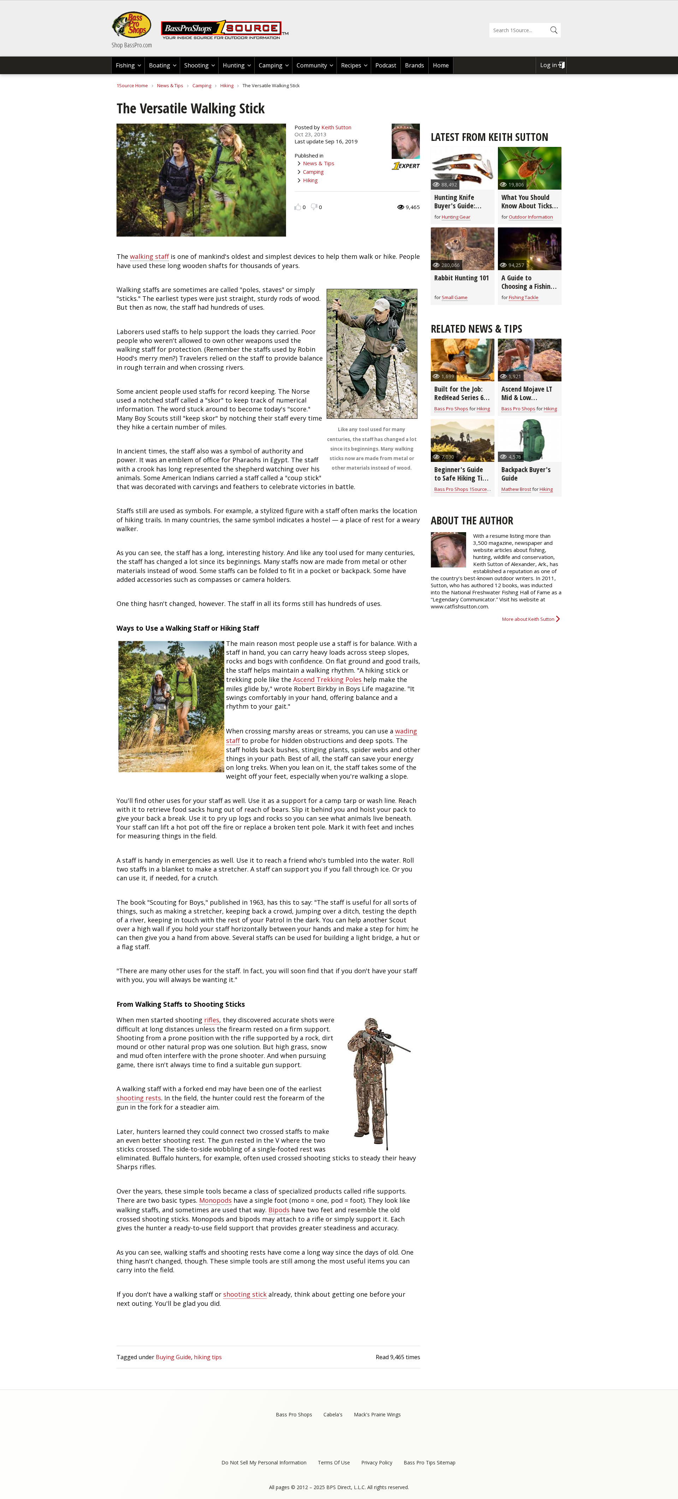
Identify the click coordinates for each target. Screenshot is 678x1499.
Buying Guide (173, 1357)
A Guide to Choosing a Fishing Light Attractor (527, 286)
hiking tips (208, 1357)
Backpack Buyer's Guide (526, 474)
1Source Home (132, 85)
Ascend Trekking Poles (328, 679)
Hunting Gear (456, 217)
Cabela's (333, 1414)
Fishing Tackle (524, 297)
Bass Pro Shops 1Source (460, 489)
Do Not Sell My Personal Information (264, 1462)
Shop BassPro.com (132, 44)
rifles (211, 1020)
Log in (548, 65)
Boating (159, 65)
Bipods (279, 1210)
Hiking (226, 85)
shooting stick (245, 1294)
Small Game (455, 297)
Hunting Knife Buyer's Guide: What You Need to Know (460, 209)
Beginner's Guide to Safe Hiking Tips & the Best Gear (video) (461, 482)
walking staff (149, 256)
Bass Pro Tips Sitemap (430, 1462)
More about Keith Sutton (528, 619)
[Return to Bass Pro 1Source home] (227, 38)
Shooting (196, 65)
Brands (414, 65)
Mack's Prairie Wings (377, 1414)
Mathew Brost (516, 489)
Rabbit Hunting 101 (461, 277)
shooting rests (139, 1098)
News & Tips (170, 85)
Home (441, 65)
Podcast (385, 65)
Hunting (234, 65)
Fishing (125, 65)
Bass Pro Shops (451, 408)
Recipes (351, 65)
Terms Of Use (334, 1462)
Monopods (215, 1200)
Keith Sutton (336, 127)
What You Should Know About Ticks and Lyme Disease (526, 205)
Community (312, 65)
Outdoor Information (531, 217)
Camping (270, 65)
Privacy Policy (376, 1462)
